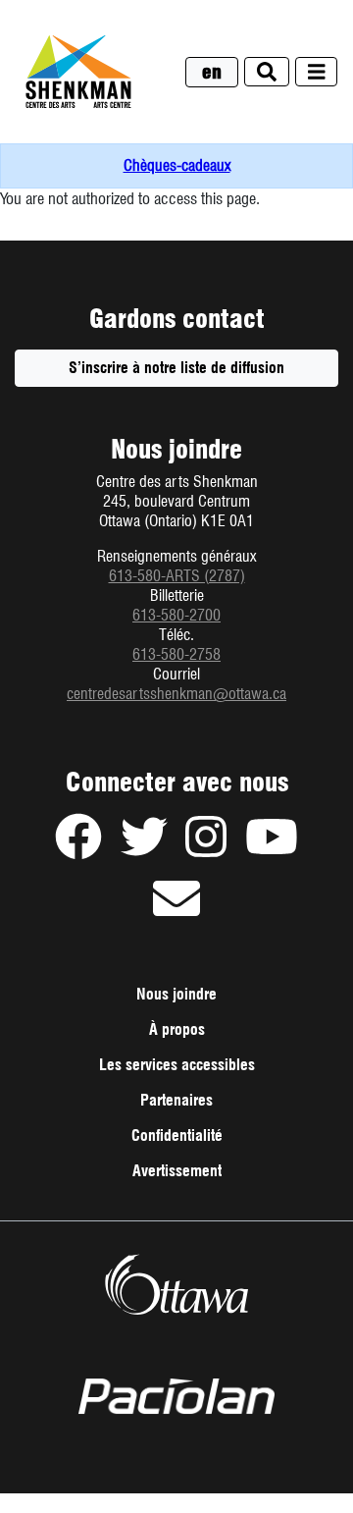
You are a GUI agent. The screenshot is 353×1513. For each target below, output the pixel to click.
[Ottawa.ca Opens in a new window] (176, 1284)
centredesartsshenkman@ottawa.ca (176, 693)
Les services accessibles (177, 1064)
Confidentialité (204, 1140)
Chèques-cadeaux (177, 165)
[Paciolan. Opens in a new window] (176, 1397)
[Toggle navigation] (316, 72)
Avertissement (204, 1175)
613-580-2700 (176, 615)
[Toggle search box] (266, 72)
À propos (177, 1029)
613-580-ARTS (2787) (177, 576)
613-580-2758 (176, 654)
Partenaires (176, 1100)
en (212, 72)
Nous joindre (176, 994)
